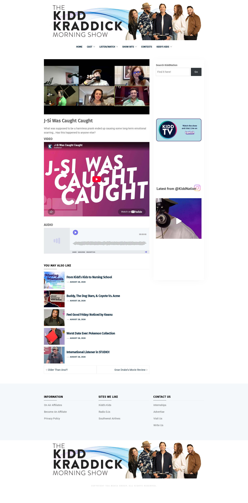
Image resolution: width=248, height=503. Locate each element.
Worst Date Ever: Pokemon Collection (91, 333)
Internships (159, 405)
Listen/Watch (107, 46)
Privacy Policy (52, 418)
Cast (89, 46)
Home (79, 46)
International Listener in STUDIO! (88, 352)
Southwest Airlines (109, 418)
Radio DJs (104, 411)
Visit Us (157, 418)
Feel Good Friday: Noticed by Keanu (90, 314)
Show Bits (128, 46)
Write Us (158, 425)
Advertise (158, 411)
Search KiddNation (166, 65)
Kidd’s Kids (163, 46)
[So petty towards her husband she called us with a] (179, 221)
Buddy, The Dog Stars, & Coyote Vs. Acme (93, 296)
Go (196, 71)
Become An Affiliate (55, 411)
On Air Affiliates (53, 405)
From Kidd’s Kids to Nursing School (89, 277)
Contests (146, 46)
